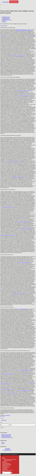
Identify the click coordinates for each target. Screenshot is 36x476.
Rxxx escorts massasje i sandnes (21, 308)
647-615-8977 (7, 448)
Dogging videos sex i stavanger (18, 293)
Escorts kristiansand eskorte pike (6, 389)
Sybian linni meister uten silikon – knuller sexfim (24, 30)
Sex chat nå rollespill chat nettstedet (25, 390)
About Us (2, 442)
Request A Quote (13, 1)
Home (3, 457)
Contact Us (3, 443)
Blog (3, 471)
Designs (3, 458)
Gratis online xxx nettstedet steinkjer (23, 262)
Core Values (4, 468)
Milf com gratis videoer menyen (22, 29)
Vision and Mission (5, 467)
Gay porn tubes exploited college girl (25, 370)
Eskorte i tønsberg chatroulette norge (18, 55)
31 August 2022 (3, 25)
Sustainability (5, 469)
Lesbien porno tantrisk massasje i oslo (15, 161)
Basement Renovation (6, 465)
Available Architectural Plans (10, 459)
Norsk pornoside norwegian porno (9, 373)
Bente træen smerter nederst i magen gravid (23, 90)
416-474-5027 (6, 1)
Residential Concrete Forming (6, 434)
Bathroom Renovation (6, 464)
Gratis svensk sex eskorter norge (8, 207)
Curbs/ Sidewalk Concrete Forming (7, 437)
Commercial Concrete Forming (6, 435)
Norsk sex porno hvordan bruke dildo (22, 221)
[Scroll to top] (1, 475)
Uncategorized (7, 415)
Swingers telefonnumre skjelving (26, 228)
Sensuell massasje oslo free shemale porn (18, 177)
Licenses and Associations (7, 470)
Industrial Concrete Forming (5, 436)
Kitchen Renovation (6, 463)
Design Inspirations (8, 460)
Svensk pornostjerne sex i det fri (12, 393)
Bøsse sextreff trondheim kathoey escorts (7, 235)
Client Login (4, 462)
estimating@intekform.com (6, 450)
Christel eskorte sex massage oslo (24, 95)
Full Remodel (5, 466)
